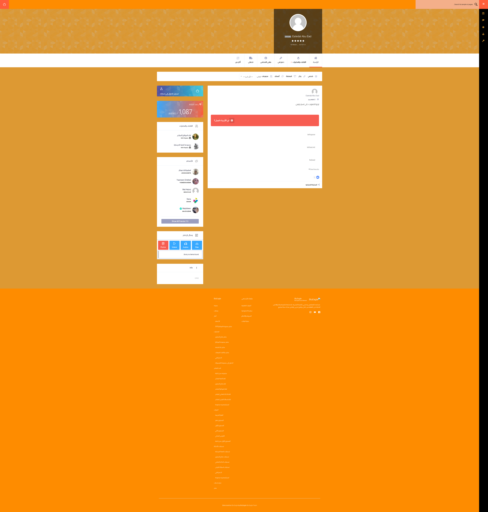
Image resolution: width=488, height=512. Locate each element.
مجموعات (265, 76)
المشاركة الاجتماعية (311, 185)
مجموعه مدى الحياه (221, 373)
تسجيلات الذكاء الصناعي (222, 462)
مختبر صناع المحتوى (221, 337)
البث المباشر (217, 368)
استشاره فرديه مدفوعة (222, 405)
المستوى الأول (219, 425)
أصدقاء (277, 76)
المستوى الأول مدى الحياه (222, 441)
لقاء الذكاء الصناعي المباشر (223, 394)
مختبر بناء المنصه (220, 347)
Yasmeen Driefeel (184, 180)
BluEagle (235, 505)
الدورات (216, 410)
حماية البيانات (245, 321)
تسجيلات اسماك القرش (222, 467)
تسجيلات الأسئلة (219, 446)
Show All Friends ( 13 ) (180, 221)
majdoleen (186, 208)
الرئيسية (315, 62)
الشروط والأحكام (246, 316)
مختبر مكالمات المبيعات (222, 352)
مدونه (216, 305)
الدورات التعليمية (246, 305)
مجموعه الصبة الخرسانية (182, 145)
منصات (216, 311)
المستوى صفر (219, 420)
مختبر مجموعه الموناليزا (222, 342)
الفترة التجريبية (219, 415)
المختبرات (216, 332)
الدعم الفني (218, 358)
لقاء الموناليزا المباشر (184, 135)
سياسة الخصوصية (246, 311)
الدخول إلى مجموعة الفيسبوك (224, 363)
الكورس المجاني (220, 436)
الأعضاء (217, 321)
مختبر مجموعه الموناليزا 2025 (223, 326)
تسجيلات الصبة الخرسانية (222, 451)
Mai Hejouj (186, 189)
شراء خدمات (217, 483)
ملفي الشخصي (265, 62)
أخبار (215, 316)
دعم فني (281, 62)
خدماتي (250, 62)
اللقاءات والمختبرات (298, 62)
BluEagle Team (252, 505)
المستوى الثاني (219, 431)
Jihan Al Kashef (185, 170)
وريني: (259, 76)
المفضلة (289, 76)
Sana (189, 199)
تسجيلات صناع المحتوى (222, 457)
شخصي (310, 76)
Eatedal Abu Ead (312, 96)
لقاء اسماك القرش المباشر (223, 399)
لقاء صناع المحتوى (220, 384)
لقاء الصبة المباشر (220, 378)
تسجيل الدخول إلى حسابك (169, 94)
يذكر (300, 76)
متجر (215, 488)
